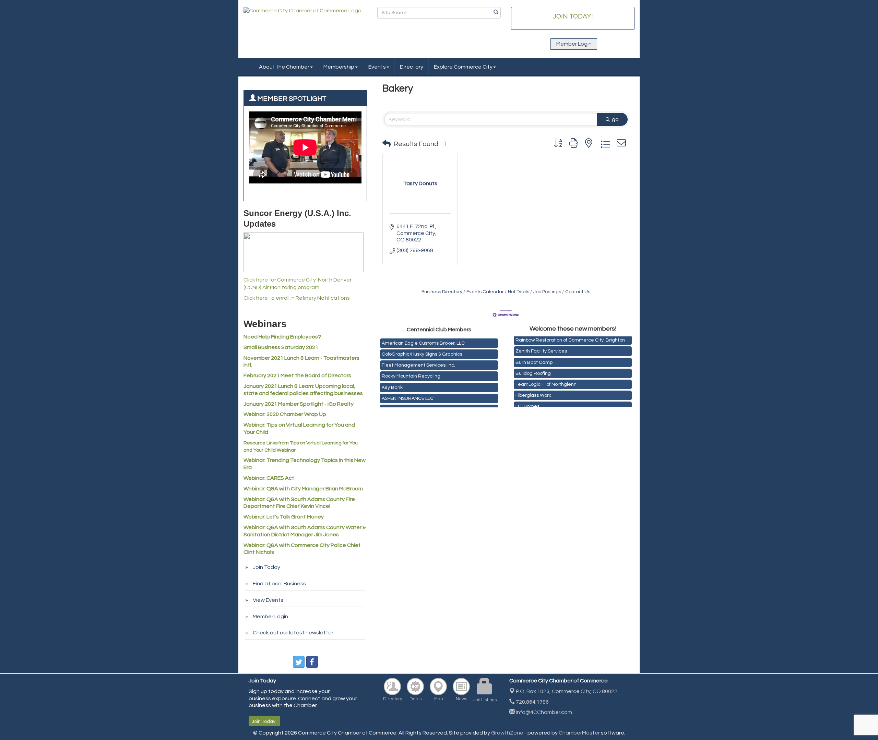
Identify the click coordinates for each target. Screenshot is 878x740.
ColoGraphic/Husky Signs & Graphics (422, 351)
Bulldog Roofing (533, 370)
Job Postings (547, 291)
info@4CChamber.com (543, 712)
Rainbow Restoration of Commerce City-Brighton (570, 337)
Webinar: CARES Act (269, 478)
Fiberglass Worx (533, 392)
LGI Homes (527, 403)
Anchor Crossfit (398, 406)
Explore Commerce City (463, 67)
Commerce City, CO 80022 (566, 691)
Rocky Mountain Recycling (411, 373)
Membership (338, 67)
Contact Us (577, 291)
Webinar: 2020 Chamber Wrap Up (285, 414)
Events (377, 67)
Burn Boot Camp (534, 359)
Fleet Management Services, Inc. (418, 362)
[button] (386, 144)
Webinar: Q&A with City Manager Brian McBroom (303, 488)
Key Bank (392, 384)
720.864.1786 (532, 702)
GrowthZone (507, 733)
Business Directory (442, 291)
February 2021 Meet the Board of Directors (297, 375)
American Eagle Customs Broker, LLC (423, 340)
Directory (411, 67)
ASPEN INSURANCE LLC (408, 395)
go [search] (615, 119)
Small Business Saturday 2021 (281, 347)
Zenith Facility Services (541, 348)
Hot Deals (518, 291)
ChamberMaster (579, 733)
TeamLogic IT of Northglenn (546, 381)
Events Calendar (485, 291)
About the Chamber (284, 67)
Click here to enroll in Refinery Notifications (297, 298)
